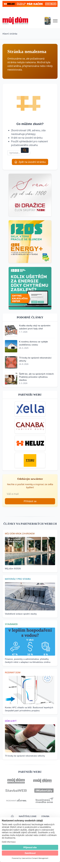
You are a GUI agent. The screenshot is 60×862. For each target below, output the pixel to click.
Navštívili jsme (27, 816)
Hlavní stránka (9, 33)
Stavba (45, 816)
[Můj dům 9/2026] (47, 21)
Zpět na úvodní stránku (32, 162)
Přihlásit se (30, 501)
